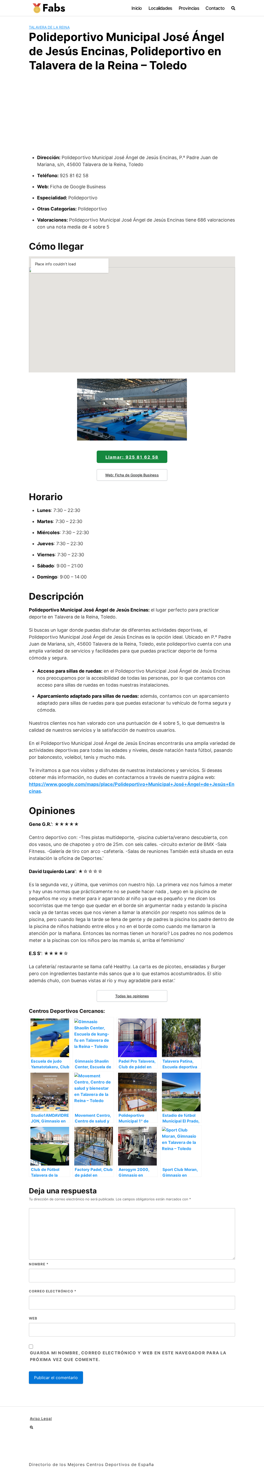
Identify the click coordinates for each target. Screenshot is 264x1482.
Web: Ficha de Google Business (132, 475)
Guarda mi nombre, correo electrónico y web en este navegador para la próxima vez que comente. (128, 1356)
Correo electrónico (52, 1291)
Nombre (38, 1264)
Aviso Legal (41, 1418)
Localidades (160, 8)
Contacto (215, 8)
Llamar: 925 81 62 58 (132, 457)
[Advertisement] (132, 115)
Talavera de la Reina (49, 27)
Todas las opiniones (132, 996)
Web (33, 1318)
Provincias (189, 8)
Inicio (136, 8)
